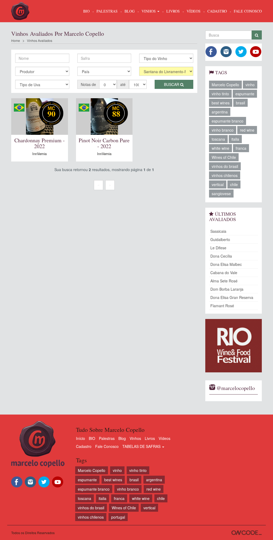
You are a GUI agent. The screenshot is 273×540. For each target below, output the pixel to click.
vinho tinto (220, 93)
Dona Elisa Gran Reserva (231, 297)
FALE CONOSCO (248, 11)
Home (15, 40)
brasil (240, 102)
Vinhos (135, 438)
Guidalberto (220, 239)
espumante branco (227, 121)
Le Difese (218, 247)
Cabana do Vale (223, 272)
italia (235, 139)
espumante (244, 93)
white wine (220, 148)
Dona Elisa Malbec (226, 264)
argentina (220, 112)
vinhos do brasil (225, 166)
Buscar (172, 84)
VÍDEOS (193, 11)
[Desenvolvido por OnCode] (246, 532)
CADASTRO (217, 11)
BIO (86, 11)
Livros (150, 438)
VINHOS (149, 11)
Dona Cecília (221, 256)
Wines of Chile (224, 157)
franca (241, 148)
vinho (250, 84)
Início (80, 438)
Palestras (107, 11)
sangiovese (221, 193)
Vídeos (164, 438)
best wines (221, 102)
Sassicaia (218, 231)
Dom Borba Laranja (226, 289)
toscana (218, 139)
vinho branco (223, 130)
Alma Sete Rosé (224, 280)
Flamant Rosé (222, 305)
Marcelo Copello (225, 84)
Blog (122, 438)
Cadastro (83, 446)
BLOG (130, 11)
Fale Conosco (107, 446)
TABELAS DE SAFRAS (142, 446)
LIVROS (173, 11)
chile (234, 184)
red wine (247, 130)
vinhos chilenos (225, 175)
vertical (218, 184)
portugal (118, 517)
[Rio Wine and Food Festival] (233, 345)
